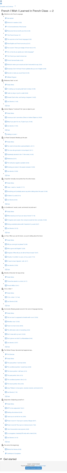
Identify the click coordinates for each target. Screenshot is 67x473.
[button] (1, 1)
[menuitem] (1, 4)
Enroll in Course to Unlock (33, 468)
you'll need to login (40, 466)
